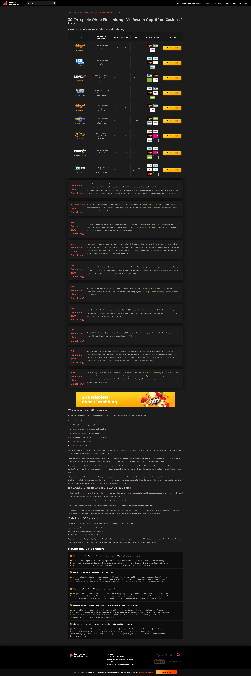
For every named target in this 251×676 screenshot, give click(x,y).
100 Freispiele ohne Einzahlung (150, 373)
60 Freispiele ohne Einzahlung (139, 310)
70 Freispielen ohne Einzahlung (136, 333)
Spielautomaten (101, 528)
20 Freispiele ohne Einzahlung (146, 227)
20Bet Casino (80, 172)
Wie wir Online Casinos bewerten (120, 664)
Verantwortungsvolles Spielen (120, 659)
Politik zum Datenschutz (117, 657)
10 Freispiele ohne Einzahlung (153, 204)
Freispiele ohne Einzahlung (213, 3)
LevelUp (80, 80)
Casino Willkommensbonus (236, 3)
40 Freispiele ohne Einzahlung (118, 267)
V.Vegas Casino (80, 50)
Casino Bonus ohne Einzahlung (86, 421)
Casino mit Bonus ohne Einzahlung (188, 3)
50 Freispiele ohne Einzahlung (153, 292)
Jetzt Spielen (172, 48)
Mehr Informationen (146, 672)
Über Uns (110, 662)
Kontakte (110, 654)
